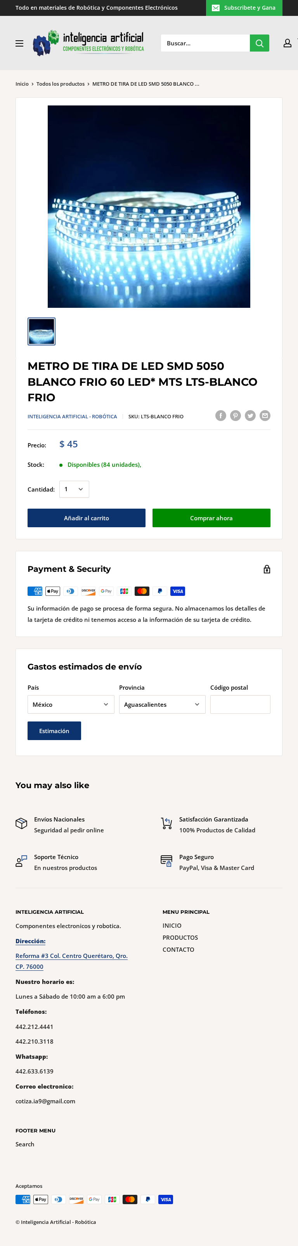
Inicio (22, 83)
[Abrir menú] (19, 43)
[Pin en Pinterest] (235, 415)
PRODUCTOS (180, 937)
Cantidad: (41, 489)
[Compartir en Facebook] (220, 415)
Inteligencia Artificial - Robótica (72, 416)
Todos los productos (60, 83)
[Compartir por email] (265, 415)
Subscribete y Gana (249, 7)
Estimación (54, 731)
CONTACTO (178, 949)
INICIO (172, 925)
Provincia (132, 687)
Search (25, 1144)
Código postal (229, 687)
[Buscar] (259, 43)
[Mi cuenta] (287, 43)
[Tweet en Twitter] (250, 415)
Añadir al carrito (86, 518)
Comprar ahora (211, 518)
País (33, 687)
